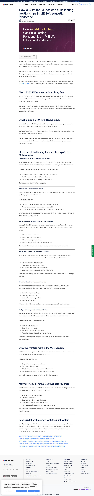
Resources (51, 4)
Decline (21, 491)
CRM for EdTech (24, 84)
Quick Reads (67, 471)
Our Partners (83, 463)
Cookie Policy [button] (32, 486)
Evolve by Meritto (68, 475)
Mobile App (28, 473)
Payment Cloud (29, 467)
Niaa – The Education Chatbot (32, 471)
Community (41, 4)
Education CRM (29, 463)
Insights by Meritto (68, 465)
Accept (33, 491)
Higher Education (49, 471)
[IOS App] (13, 476)
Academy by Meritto (68, 461)
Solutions (33, 4)
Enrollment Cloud (29, 461)
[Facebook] (10, 469)
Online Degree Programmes (52, 469)
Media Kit (83, 471)
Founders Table (67, 467)
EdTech (47, 461)
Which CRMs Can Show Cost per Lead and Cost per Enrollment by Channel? (43, 441)
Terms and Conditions (45, 494)
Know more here (75, 1)
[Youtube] (17, 470)
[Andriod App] (6, 476)
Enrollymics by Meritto (69, 473)
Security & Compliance (86, 473)
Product (25, 4)
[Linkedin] (4, 469)
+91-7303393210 (7, 464)
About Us (83, 461)
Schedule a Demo (84, 4)
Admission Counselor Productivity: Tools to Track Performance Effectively (42, 446)
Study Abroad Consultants (51, 473)
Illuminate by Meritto (68, 463)
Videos (65, 469)
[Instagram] (13, 469)
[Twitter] (8, 469)
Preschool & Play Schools (51, 467)
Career (82, 469)
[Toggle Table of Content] (33, 56)
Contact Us (83, 467)
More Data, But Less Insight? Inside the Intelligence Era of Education (40, 436)
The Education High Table (69, 481)
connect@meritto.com (8, 465)
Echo (27, 469)
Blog (65, 477)
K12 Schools (48, 465)
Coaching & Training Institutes (52, 463)
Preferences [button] (27, 487)
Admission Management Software (33, 475)
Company (59, 4)
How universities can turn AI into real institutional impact (37, 439)
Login (75, 4)
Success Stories (84, 465)
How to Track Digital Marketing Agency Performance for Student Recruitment (43, 444)
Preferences (9, 491)
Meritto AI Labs (67, 479)
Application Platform (30, 465)
